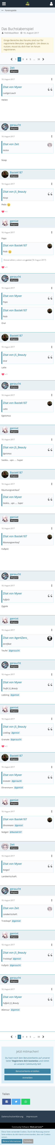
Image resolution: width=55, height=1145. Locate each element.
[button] (51, 3)
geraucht (15, 650)
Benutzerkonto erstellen (27, 1071)
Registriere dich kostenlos (25, 1060)
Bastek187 (17, 832)
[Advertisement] (28, 19)
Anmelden (27, 1077)
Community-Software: (27, 1127)
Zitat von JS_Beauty (14, 191)
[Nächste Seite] (43, 59)
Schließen (28, 1141)
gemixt (28, 260)
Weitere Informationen (12, 1141)
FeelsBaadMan (11, 32)
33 (39, 59)
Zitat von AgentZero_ (15, 637)
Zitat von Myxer (12, 87)
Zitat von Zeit (11, 144)
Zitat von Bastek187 (15, 245)
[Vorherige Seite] (12, 59)
